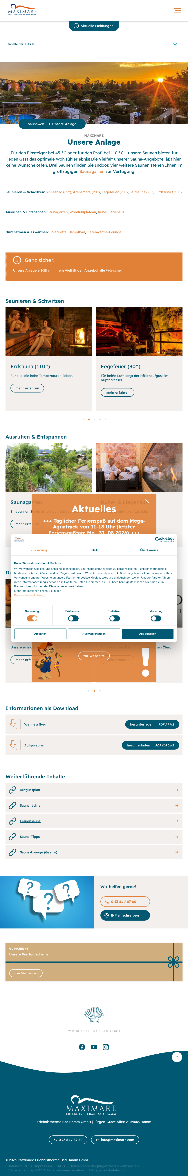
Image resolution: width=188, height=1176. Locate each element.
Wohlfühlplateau (83, 212)
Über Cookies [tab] (149, 550)
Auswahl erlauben (94, 633)
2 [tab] (88, 419)
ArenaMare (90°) (86, 192)
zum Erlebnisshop (26, 973)
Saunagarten (91, 171)
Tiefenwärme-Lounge (104, 232)
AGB (61, 1166)
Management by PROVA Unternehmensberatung (46, 1170)
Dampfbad (76, 232)
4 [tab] (99, 419)
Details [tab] (94, 550)
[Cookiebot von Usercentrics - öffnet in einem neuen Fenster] (158, 539)
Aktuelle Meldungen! (97, 26)
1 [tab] (83, 419)
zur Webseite (94, 656)
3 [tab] (94, 419)
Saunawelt (36, 124)
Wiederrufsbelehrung (108, 1170)
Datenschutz (18, 1166)
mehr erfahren (27, 392)
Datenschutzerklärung (29, 595)
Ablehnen (40, 633)
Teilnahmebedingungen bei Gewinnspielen (104, 1166)
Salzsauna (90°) (142, 192)
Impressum (42, 1166)
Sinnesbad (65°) (58, 192)
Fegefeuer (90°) (115, 192)
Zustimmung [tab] (39, 550)
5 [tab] (105, 419)
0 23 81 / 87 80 (123, 901)
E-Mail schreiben (125, 915)
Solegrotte (58, 232)
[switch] (73, 618)
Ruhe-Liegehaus (111, 212)
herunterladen (152, 724)
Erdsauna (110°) (169, 192)
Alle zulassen (147, 633)
